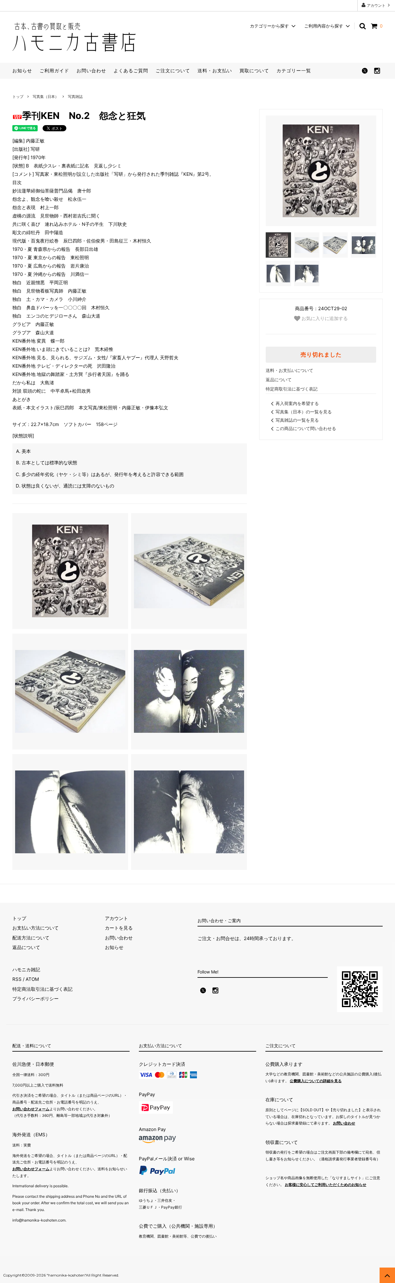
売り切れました (321, 354)
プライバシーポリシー (35, 999)
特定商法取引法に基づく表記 (42, 989)
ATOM (32, 979)
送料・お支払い (215, 71)
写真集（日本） (46, 96)
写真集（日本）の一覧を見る (304, 411)
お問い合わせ (91, 71)
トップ (17, 96)
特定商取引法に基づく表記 (292, 388)
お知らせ (22, 71)
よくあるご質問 (131, 71)
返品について (279, 379)
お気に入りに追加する (324, 318)
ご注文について (173, 71)
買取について (254, 71)
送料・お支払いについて (289, 370)
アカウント (376, 5)
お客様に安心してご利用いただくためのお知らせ (325, 1184)
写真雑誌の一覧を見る (297, 420)
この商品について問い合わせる (306, 428)
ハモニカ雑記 (26, 970)
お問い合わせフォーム (30, 1109)
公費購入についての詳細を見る (316, 1080)
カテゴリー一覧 (293, 71)
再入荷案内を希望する (297, 403)
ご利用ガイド (54, 71)
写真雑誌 (75, 96)
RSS (17, 979)
